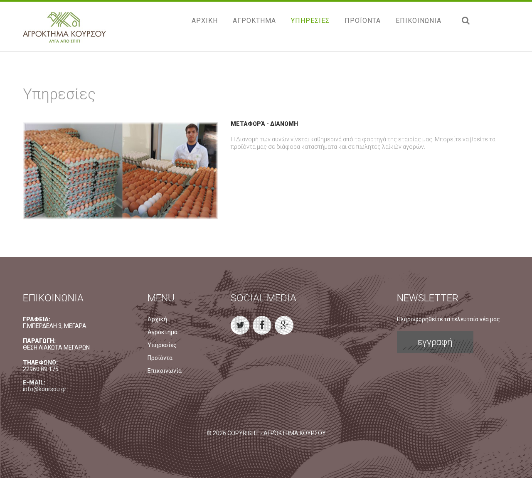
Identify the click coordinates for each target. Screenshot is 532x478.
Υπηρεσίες (162, 345)
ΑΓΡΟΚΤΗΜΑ (254, 21)
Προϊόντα (160, 358)
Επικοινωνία (165, 370)
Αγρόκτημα (162, 332)
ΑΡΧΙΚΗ (205, 21)
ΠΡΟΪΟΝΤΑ (363, 21)
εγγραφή (435, 342)
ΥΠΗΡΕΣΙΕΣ (310, 21)
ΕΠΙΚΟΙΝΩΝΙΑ (418, 21)
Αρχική (157, 319)
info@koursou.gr (44, 389)
